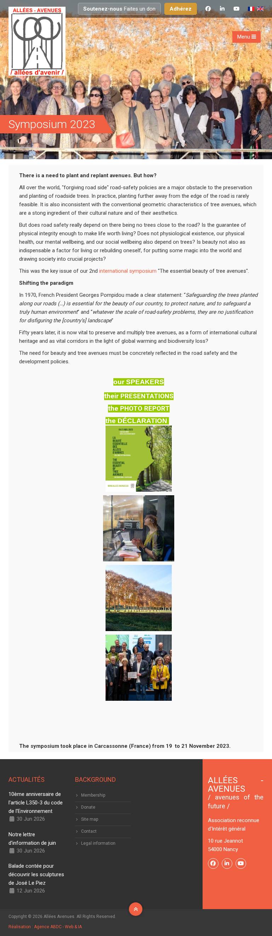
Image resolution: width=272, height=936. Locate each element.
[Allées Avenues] (37, 41)
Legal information (98, 843)
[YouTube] (236, 9)
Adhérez (181, 9)
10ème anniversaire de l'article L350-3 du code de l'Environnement (35, 802)
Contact (89, 831)
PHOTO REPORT (145, 408)
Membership (93, 795)
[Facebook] (208, 9)
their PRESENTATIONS (139, 396)
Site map (89, 819)
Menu (244, 37)
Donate (88, 807)
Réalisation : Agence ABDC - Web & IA (45, 926)
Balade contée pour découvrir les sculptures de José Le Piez (36, 874)
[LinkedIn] (222, 9)
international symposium (127, 271)
